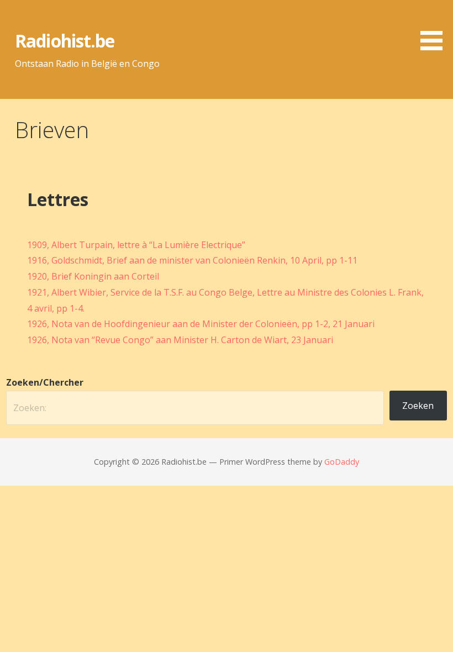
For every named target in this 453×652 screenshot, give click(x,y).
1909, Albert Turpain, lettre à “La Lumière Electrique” (136, 245)
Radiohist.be (64, 40)
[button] (435, 27)
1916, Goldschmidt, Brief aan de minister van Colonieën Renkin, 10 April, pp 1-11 (192, 260)
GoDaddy (341, 461)
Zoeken (418, 405)
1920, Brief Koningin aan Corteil (93, 276)
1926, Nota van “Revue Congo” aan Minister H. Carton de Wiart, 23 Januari (180, 340)
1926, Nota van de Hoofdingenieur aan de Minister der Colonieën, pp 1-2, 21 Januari (201, 324)
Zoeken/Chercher (44, 382)
